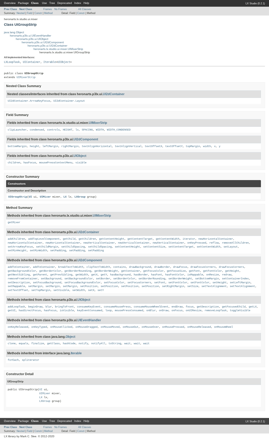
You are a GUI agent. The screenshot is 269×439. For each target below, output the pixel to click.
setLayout (231, 246)
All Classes (84, 9)
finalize (37, 343)
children (14, 162)
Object (70, 336)
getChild (69, 238)
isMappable (195, 274)
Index (77, 3)
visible (80, 162)
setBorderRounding (151, 278)
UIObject (64, 62)
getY (104, 274)
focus (190, 306)
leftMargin (50, 146)
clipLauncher (17, 129)
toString (115, 343)
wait (127, 343)
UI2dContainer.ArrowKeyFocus (29, 100)
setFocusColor (114, 282)
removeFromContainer (23, 278)
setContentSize (154, 246)
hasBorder (141, 274)
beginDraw (35, 306)
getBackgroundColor (22, 270)
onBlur (151, 310)
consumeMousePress (117, 306)
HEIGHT (67, 129)
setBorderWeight (180, 278)
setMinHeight (17, 250)
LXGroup (79, 196)
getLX (253, 306)
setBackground (51, 278)
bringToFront (64, 306)
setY (100, 290)
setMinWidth (38, 250)
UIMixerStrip (26, 77)
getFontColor (212, 270)
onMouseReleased (199, 327)
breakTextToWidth (70, 267)
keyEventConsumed (89, 310)
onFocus (177, 310)
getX (94, 274)
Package (23, 3)
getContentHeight (111, 238)
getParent (40, 274)
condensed (37, 129)
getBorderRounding (77, 270)
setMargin (35, 286)
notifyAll (98, 343)
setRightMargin (173, 286)
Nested (21, 13)
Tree (52, 3)
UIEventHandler (89, 320)
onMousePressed (173, 327)
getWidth (81, 274)
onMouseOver (150, 327)
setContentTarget (181, 246)
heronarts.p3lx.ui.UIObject (32, 38)
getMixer (14, 222)
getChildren (87, 238)
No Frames (60, 9)
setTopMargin (40, 290)
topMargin (193, 146)
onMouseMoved (110, 327)
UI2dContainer (113, 94)
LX (65, 196)
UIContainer (31, 62)
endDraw (177, 306)
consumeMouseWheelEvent (151, 306)
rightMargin (70, 146)
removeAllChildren (235, 242)
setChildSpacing (73, 246)
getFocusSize (176, 270)
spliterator (30, 360)
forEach (13, 360)
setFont (159, 282)
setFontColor (177, 282)
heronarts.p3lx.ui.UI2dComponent (43, 42)
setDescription (19, 282)
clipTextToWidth (98, 267)
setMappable (16, 286)
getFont (194, 270)
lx (77, 129)
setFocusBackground (47, 282)
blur (48, 306)
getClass (53, 343)
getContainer (130, 270)
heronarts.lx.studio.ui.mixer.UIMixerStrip (58, 49)
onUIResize (193, 310)
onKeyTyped (39, 327)
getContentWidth (167, 238)
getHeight (232, 270)
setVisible (61, 290)
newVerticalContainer (99, 242)
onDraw (163, 310)
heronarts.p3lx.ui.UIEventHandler (30, 35)
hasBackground (120, 274)
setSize (192, 286)
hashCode (69, 343)
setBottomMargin (207, 278)
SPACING (87, 129)
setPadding (58, 250)
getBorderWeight (106, 270)
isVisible (67, 310)
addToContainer (19, 267)
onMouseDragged (86, 327)
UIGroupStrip (17, 196)
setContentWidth (208, 246)
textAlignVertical (128, 146)
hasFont (156, 274)
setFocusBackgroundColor (82, 282)
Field (29, 13)
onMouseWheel (223, 327)
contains (119, 267)
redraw (226, 274)
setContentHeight (127, 246)
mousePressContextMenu (55, 162)
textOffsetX (153, 146)
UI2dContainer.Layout (69, 100)
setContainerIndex (235, 278)
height (34, 146)
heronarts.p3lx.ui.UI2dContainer (47, 45)
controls (53, 129)
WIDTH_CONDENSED (119, 129)
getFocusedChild (234, 306)
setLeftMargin (240, 282)
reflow (214, 242)
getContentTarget (140, 238)
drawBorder (162, 267)
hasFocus (29, 162)
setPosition (88, 286)
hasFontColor (174, 274)
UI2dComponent (85, 139)
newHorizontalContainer (215, 238)
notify (83, 343)
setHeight (219, 282)
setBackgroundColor (78, 278)
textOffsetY (174, 146)
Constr (38, 13)
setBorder (103, 278)
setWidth (78, 290)
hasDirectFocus (30, 310)
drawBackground (140, 267)
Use (44, 3)
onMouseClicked (61, 327)
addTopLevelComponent (44, 238)
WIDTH (100, 129)
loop (108, 310)
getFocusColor (153, 270)
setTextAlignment (214, 286)
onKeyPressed (196, 242)
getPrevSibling (61, 274)
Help (86, 3)
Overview (10, 3)
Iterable (49, 62)
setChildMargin (47, 246)
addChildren (16, 238)
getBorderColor (50, 270)
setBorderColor (124, 278)
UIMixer (45, 196)
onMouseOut (130, 327)
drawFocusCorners (203, 267)
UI (30, 196)
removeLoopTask (216, 310)
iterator (189, 238)
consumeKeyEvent (89, 306)
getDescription (208, 306)
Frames (47, 9)
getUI (12, 310)
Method (48, 13)
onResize (212, 274)
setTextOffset (18, 290)
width (207, 146)
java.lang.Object (14, 32)
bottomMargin (17, 146)
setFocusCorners (139, 282)
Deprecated (64, 3)
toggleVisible (240, 310)
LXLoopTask (12, 62)
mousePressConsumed (129, 310)
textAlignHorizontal (97, 146)
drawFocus (180, 267)
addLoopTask (16, 306)
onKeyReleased (18, 327)
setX (91, 290)
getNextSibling (19, 274)
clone (12, 343)
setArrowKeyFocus (20, 246)
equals (23, 343)
